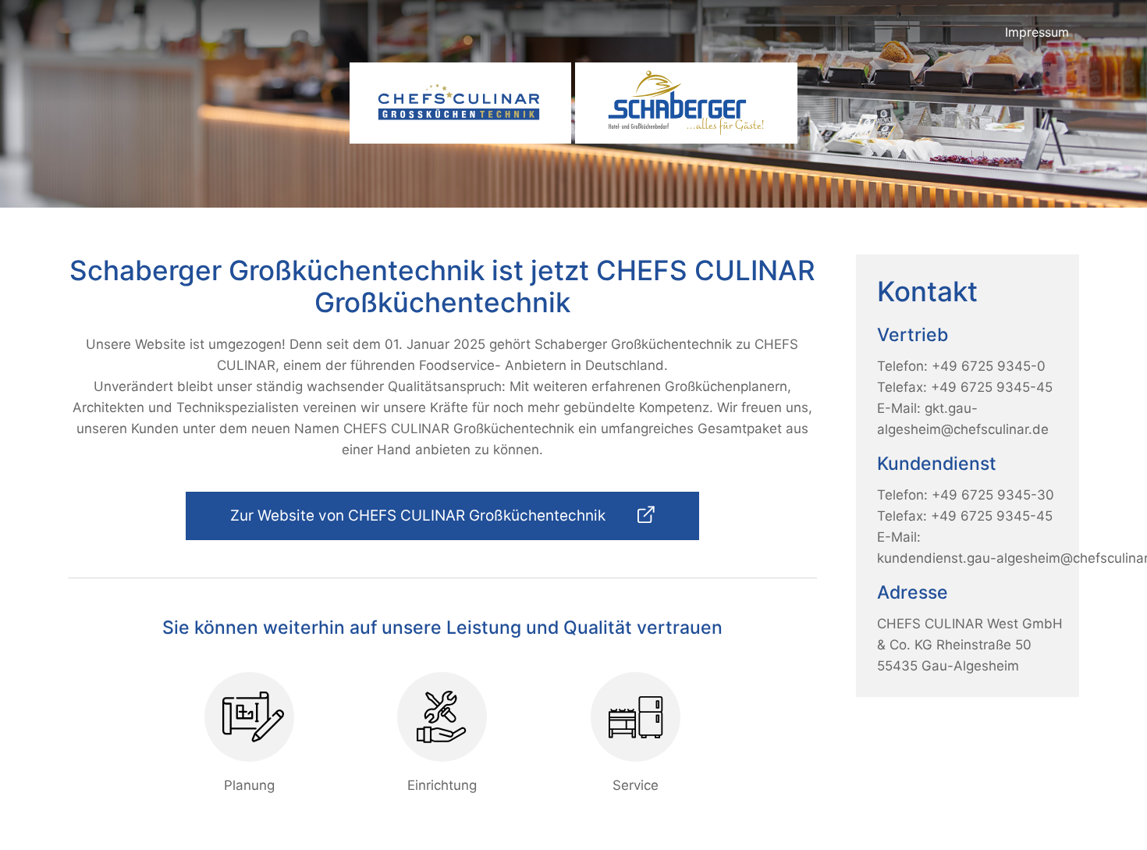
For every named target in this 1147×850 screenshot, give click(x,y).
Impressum (1037, 32)
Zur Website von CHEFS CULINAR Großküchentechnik (419, 516)
